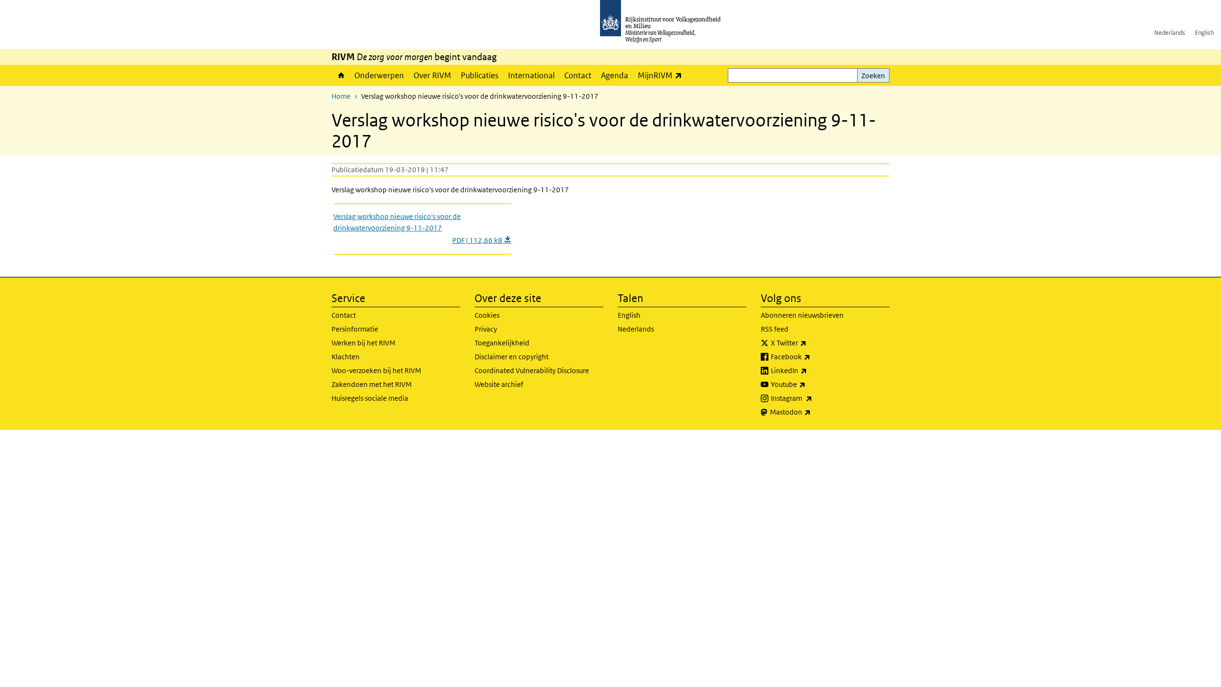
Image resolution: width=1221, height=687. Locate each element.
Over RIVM (432, 75)
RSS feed (774, 328)
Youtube (809, 384)
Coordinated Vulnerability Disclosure (532, 370)
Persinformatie (354, 328)
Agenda (614, 75)
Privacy (486, 328)
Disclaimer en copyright (511, 356)
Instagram (812, 398)
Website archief (499, 384)
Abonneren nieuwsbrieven (802, 315)
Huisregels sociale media (369, 398)
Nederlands (1169, 33)
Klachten (345, 356)
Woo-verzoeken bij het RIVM (376, 370)
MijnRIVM (662, 75)
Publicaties (479, 75)
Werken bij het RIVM (363, 342)
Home (340, 75)
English (1204, 33)
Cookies (487, 315)
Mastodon (811, 411)
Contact (577, 75)
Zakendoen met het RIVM (371, 384)
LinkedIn (810, 370)
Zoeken (873, 75)
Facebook (811, 356)
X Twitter (809, 342)
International (531, 75)
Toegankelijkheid (502, 342)
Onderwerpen (379, 75)
